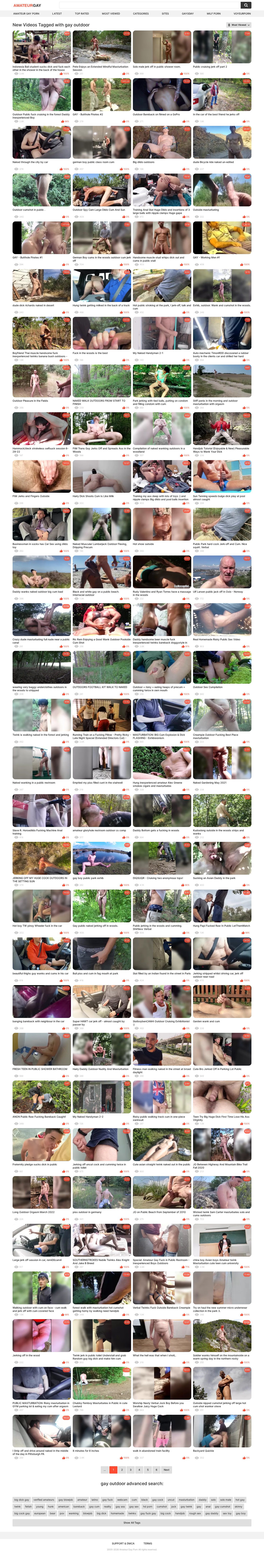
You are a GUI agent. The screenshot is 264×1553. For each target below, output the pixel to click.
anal (208, 1506)
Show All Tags (132, 1522)
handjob (180, 1513)
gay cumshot (222, 1506)
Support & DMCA (123, 1543)
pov (62, 1513)
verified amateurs (44, 1499)
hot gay (240, 1499)
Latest (57, 13)
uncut (171, 1499)
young (39, 1506)
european (39, 1513)
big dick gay (21, 1499)
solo (213, 1499)
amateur (82, 1499)
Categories (141, 13)
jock (173, 1506)
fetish (28, 1506)
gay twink (186, 1506)
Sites (165, 13)
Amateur (27, 5)
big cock (166, 1513)
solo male (225, 1499)
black (144, 1499)
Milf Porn (214, 13)
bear (52, 1513)
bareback (79, 1506)
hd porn (147, 1506)
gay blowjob (66, 1499)
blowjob (87, 1513)
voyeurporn (242, 13)
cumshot (162, 1506)
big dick (101, 1513)
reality (107, 1506)
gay (199, 1506)
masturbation (186, 1499)
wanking (74, 1513)
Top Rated (82, 13)
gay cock (157, 1499)
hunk (51, 1506)
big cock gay (22, 1513)
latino (95, 1499)
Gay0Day (188, 13)
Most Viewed (111, 13)
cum (134, 1499)
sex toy (227, 1513)
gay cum (94, 1506)
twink (17, 1506)
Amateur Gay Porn (26, 13)
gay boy (241, 1513)
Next (166, 1469)
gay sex (134, 1506)
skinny (238, 1506)
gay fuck (107, 1499)
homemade (117, 1513)
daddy (203, 1499)
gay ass (120, 1506)
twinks (132, 1513)
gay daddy (211, 1513)
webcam (122, 1499)
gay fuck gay (148, 1513)
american (63, 1506)
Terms (147, 1543)
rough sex (195, 1513)
